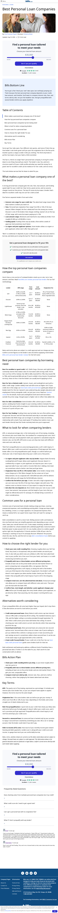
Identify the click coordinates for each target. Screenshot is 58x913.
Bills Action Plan (10, 139)
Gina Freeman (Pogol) (10, 34)
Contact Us (4, 885)
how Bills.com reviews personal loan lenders (32, 279)
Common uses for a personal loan (16, 129)
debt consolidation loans (40, 536)
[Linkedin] (35, 873)
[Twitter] (31, 873)
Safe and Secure (16, 891)
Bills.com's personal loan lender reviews (15, 355)
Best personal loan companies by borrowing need (21, 123)
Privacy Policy (16, 885)
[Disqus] (29, 847)
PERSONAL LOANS (8, 4)
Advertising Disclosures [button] (43, 888)
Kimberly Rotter (28, 34)
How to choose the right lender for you (17, 133)
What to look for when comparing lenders (18, 126)
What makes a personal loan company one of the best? (22, 116)
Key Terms (8, 143)
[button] (3, 1)
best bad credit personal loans (31, 388)
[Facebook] (23, 873)
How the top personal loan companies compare (20, 119)
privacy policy (8, 910)
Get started (29, 257)
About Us (3, 883)
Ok (55, 911)
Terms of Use (16, 883)
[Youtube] (27, 873)
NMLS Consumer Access (49, 899)
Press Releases (5, 888)
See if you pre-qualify (29, 63)
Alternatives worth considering (15, 136)
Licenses (14, 894)
